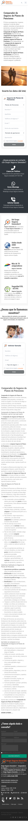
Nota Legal (13, 807)
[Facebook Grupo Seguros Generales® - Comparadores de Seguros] (6, 801)
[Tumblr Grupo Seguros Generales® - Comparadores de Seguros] (22, 820)
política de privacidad (14, 755)
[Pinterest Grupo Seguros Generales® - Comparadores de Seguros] (24, 820)
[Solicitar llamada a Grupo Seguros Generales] (3, 804)
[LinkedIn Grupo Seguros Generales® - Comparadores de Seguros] (18, 801)
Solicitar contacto (14, 758)
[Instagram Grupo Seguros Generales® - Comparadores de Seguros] (14, 801)
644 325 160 (16, 795)
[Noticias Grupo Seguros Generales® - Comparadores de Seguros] (22, 801)
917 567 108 (6, 795)
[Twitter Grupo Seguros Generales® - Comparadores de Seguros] (10, 801)
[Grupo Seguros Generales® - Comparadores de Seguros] (7, 3)
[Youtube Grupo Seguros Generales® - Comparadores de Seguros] (20, 820)
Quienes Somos (5, 807)
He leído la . (11, 755)
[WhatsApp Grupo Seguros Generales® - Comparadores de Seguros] (3, 801)
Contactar (20, 807)
